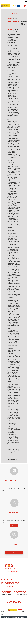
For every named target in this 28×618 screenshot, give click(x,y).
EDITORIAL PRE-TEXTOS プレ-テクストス (23, 24)
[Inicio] (8, 5)
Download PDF (12, 459)
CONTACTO (14, 601)
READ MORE (14, 525)
